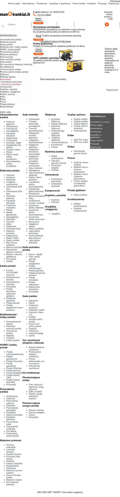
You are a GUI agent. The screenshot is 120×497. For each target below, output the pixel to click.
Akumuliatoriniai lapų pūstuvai (36, 237)
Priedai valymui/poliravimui (15, 353)
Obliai (8, 224)
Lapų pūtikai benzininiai (34, 232)
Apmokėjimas (96, 128)
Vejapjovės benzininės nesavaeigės (34, 151)
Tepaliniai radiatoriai (55, 139)
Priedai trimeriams (33, 278)
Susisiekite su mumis (100, 122)
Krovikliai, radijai (13, 143)
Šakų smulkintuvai (34, 199)
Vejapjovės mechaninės (34, 164)
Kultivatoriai (34, 119)
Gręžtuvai (10, 177)
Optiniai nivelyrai (13, 454)
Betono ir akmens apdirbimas (14, 255)
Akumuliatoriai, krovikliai (13, 283)
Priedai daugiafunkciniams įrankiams (14, 307)
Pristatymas (95, 132)
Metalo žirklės (12, 238)
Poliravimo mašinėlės (11, 206)
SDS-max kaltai (81, 142)
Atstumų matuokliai (10, 446)
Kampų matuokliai (14, 463)
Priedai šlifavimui (14, 368)
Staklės (9, 261)
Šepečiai (33, 328)
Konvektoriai (56, 145)
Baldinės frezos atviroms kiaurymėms (81, 169)
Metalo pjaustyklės (11, 213)
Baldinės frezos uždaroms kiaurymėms (81, 176)
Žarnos (32, 415)
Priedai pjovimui (13, 370)
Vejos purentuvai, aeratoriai (36, 174)
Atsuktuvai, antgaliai (56, 166)
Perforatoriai (11, 129)
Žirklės (32, 303)
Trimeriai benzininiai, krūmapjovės (34, 123)
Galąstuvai (11, 226)
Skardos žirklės (13, 150)
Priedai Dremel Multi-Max (13, 381)
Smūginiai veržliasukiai (12, 183)
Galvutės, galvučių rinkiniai (58, 162)
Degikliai (10, 335)
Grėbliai (32, 317)
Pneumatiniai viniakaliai (12, 427)
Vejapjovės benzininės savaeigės (34, 158)
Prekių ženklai (96, 140)
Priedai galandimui (11, 364)
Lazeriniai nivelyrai (10, 450)
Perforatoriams (80, 131)
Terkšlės (55, 170)
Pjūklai (9, 152)
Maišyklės (10, 180)
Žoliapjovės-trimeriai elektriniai (34, 135)
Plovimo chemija (36, 410)
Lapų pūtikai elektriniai (34, 241)
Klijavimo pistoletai (10, 232)
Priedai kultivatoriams (35, 267)
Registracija (95, 147)
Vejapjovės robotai (34, 225)
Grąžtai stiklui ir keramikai (81, 127)
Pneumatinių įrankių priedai (12, 434)
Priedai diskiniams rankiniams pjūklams (11, 292)
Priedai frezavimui (14, 361)
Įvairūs (32, 335)
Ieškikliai (10, 461)
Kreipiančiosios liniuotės (13, 278)
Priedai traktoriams (34, 283)
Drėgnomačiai (12, 466)
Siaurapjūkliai (12, 131)
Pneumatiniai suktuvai (12, 402)
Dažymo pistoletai (14, 415)
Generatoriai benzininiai (56, 180)
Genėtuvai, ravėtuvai (34, 306)
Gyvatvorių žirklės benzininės (37, 218)
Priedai (54, 147)
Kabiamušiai (11, 138)
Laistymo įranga (36, 333)
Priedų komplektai (14, 373)
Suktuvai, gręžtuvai (10, 123)
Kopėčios (55, 200)
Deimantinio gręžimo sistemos (14, 250)
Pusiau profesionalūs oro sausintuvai (36, 361)
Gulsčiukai (11, 468)
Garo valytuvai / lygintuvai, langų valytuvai (36, 386)
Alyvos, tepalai (35, 254)
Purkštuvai (33, 331)
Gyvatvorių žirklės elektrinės (36, 206)
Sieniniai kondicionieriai (80, 209)
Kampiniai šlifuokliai (10, 134)
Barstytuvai (34, 222)
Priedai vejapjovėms (34, 262)
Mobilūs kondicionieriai (80, 205)
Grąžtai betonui (81, 124)
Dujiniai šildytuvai (59, 124)
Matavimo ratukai (14, 480)
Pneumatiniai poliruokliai (12, 409)
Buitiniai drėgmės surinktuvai (36, 348)
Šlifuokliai (10, 219)
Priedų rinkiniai (13, 303)
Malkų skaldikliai (36, 229)
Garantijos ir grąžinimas (95, 136)
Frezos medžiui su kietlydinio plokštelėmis (81, 183)
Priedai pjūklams (36, 270)
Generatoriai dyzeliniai (56, 185)
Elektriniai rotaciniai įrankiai (13, 327)
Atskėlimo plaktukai (10, 197)
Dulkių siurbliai (12, 240)
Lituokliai (10, 338)
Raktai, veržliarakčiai (57, 157)
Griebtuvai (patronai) (10, 299)
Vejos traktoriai (35, 168)
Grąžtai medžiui (81, 121)
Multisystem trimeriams (34, 288)
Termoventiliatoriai (59, 142)
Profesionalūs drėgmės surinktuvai (35, 354)
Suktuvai (10, 175)
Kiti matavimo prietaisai (12, 483)
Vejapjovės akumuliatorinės (36, 141)
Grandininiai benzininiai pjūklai (37, 195)
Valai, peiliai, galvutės (34, 257)
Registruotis (112, 90)
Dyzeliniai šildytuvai (55, 120)
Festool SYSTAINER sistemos (12, 272)
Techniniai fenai (13, 229)
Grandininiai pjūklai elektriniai (36, 190)
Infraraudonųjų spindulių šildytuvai (57, 133)
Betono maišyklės (14, 247)
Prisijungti (94, 144)
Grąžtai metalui (81, 119)
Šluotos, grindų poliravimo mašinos (35, 396)
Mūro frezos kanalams (11, 244)
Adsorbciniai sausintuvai (34, 367)
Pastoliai (55, 202)
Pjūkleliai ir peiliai (36, 310)
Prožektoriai (11, 140)
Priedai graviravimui (11, 357)
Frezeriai (10, 222)
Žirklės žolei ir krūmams (35, 178)
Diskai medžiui (80, 195)
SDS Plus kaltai (81, 140)
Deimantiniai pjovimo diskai (80, 152)
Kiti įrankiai (11, 259)
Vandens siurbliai (36, 203)
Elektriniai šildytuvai (55, 127)
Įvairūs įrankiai (12, 340)
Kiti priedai (11, 286)
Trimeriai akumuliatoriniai (36, 129)
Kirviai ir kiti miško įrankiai (35, 325)
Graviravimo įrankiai (11, 332)
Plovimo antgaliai (36, 412)
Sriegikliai (55, 214)
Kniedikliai (10, 412)
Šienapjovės (34, 170)
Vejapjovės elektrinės (34, 146)
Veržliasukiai (12, 126)
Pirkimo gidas (96, 125)
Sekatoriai (33, 300)
